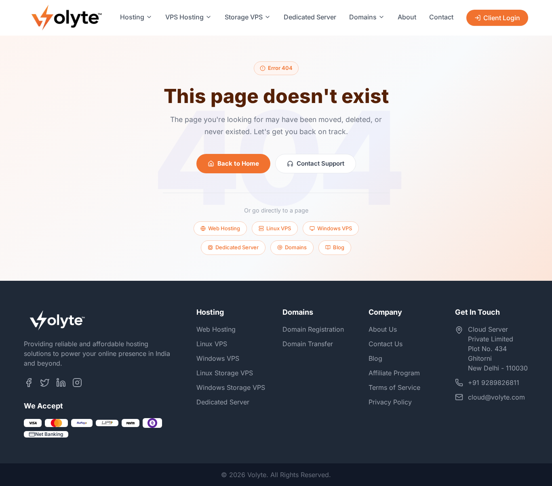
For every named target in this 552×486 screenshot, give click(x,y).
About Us (383, 329)
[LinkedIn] (61, 382)
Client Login (501, 18)
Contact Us (385, 344)
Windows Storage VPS (230, 387)
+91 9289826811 (493, 383)
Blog (338, 247)
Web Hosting (224, 228)
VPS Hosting (184, 17)
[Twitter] (45, 382)
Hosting (132, 17)
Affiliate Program (394, 373)
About (407, 17)
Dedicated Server (310, 17)
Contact (441, 17)
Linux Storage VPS (224, 373)
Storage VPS (244, 17)
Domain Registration (313, 329)
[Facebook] (29, 382)
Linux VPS (278, 228)
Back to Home (238, 163)
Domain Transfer (307, 344)
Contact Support (320, 163)
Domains (363, 17)
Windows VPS (334, 228)
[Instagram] (77, 382)
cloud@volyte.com (496, 397)
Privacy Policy (390, 402)
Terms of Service (394, 387)
